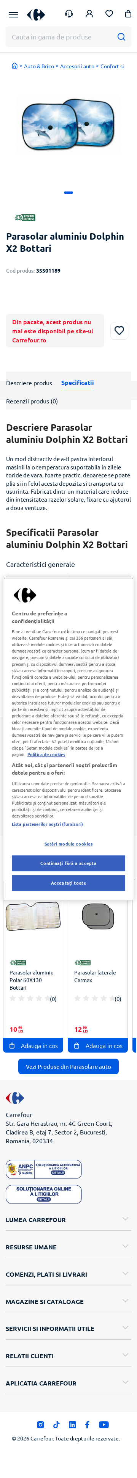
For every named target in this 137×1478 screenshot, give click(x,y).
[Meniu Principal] (13, 14)
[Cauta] (121, 36)
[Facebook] (87, 1427)
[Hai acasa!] (15, 66)
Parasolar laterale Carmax (95, 976)
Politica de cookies (46, 754)
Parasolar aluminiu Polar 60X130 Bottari (32, 980)
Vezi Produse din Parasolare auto (68, 1066)
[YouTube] (104, 1427)
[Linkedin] (72, 1427)
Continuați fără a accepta (68, 863)
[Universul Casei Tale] (36, 14)
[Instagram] (40, 1427)
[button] (128, 15)
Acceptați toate (68, 883)
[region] (68, 739)
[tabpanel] (69, 125)
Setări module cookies (69, 844)
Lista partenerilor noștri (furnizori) (47, 824)
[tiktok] (56, 1427)
